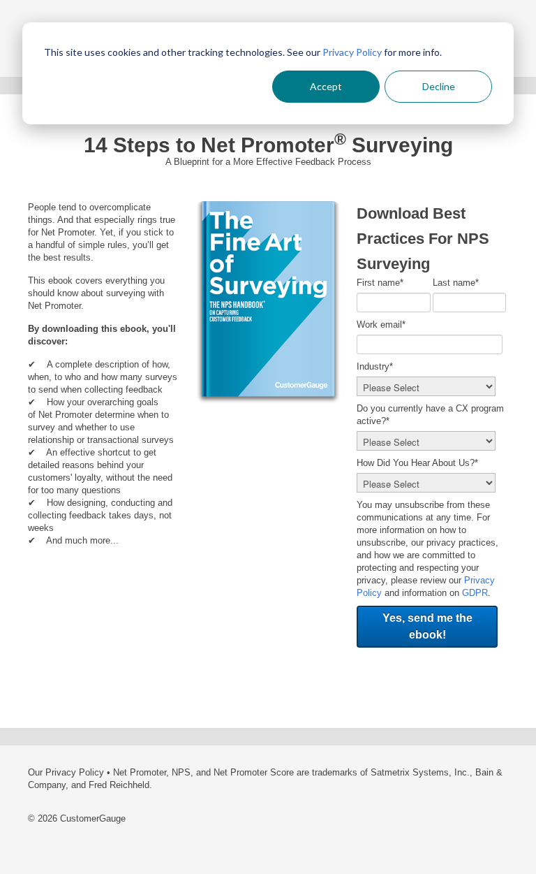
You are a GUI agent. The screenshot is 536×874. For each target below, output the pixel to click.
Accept (326, 86)
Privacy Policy (352, 52)
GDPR (475, 593)
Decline (438, 86)
